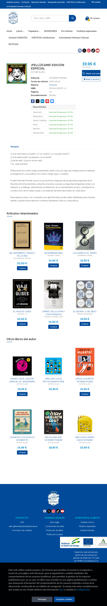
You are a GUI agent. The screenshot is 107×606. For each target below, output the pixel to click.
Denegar (42, 599)
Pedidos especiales (87, 526)
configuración (83, 590)
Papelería (33, 31)
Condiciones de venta (54, 526)
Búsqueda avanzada (56, 2)
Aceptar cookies (64, 599)
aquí (61, 590)
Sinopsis (15, 146)
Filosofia (53, 85)
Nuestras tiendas (38, 2)
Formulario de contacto (22, 530)
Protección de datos (54, 530)
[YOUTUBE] (98, 51)
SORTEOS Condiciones (76, 2)
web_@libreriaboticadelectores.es (23, 526)
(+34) (22, 522)
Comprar (22, 268)
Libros (19, 31)
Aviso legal (54, 522)
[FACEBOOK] (80, 51)
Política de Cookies (55, 534)
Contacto (25, 2)
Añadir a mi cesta (93, 74)
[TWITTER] (84, 51)
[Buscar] (72, 18)
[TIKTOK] (93, 51)
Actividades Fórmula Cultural (19, 6)
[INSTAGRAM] (89, 51)
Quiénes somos (13, 2)
